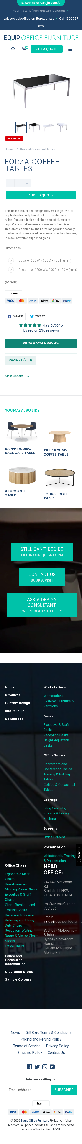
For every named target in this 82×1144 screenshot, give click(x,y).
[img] (41, 325)
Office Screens (55, 837)
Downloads (14, 718)
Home (9, 149)
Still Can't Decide (41, 551)
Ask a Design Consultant (42, 605)
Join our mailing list (41, 1079)
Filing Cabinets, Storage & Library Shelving (56, 813)
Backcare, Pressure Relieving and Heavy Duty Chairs (19, 920)
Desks (48, 716)
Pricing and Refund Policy (41, 1039)
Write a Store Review (41, 343)
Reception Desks (56, 735)
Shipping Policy (29, 1052)
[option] (21, 127)
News (15, 1032)
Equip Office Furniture (35, 1120)
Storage (50, 799)
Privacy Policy (57, 1046)
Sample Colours (18, 979)
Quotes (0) (79, 855)
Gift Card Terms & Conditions (49, 1032)
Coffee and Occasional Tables (36, 149)
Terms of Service (27, 1046)
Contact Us (42, 577)
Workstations (55, 687)
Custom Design (17, 703)
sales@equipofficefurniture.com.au (29, 18)
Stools (10, 941)
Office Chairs (15, 865)
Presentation (55, 847)
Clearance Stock (19, 971)
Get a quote (46, 49)
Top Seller (14, 138)
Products (12, 695)
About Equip (15, 711)
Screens (50, 828)
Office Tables (54, 755)
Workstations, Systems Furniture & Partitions (59, 701)
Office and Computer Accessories (15, 960)
